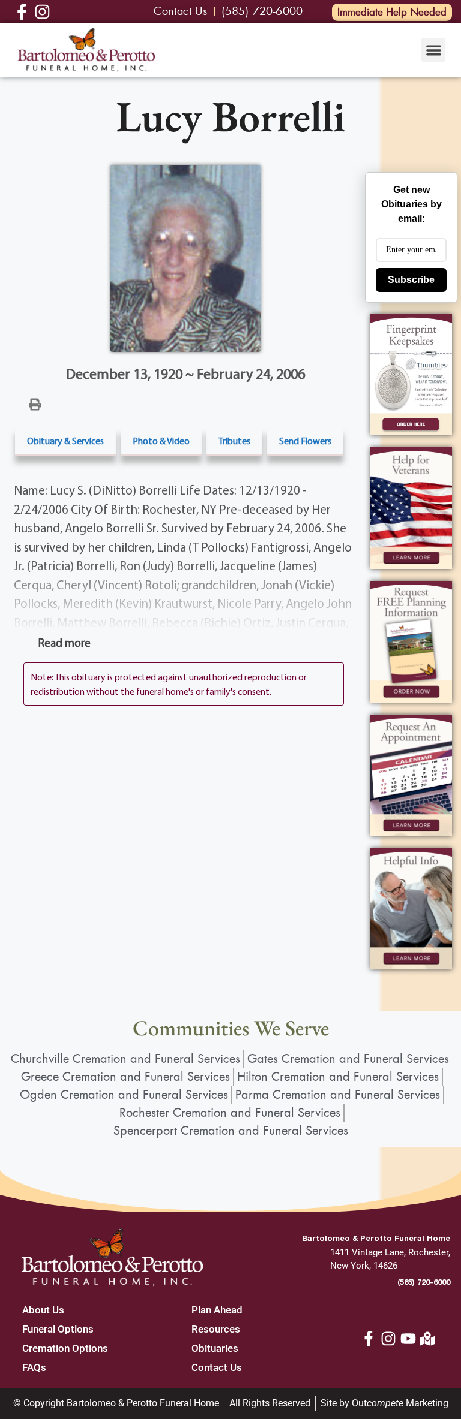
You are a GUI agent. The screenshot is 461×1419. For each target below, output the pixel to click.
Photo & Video (161, 441)
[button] (433, 50)
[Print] (35, 403)
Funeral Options (58, 1329)
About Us (43, 1310)
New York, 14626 (363, 1265)
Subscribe (411, 280)
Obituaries (214, 1348)
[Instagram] (388, 1338)
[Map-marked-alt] (427, 1338)
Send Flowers (305, 441)
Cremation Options (65, 1348)
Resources (215, 1329)
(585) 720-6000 (423, 1282)
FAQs (34, 1367)
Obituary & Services (65, 441)
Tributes (234, 441)
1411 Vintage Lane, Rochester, (390, 1252)
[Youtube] (408, 1338)
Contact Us (216, 1367)
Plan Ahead (217, 1310)
